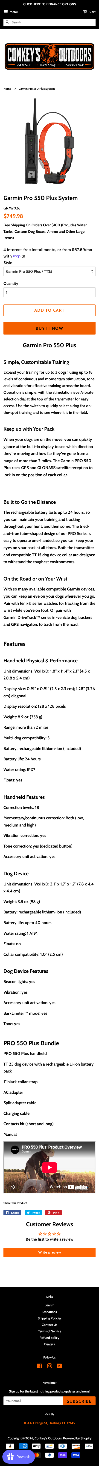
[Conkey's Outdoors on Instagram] (49, 1367)
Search (49, 1305)
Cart (92, 12)
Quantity (10, 283)
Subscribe (79, 1401)
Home (7, 88)
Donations (49, 1312)
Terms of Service (49, 1331)
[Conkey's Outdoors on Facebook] (39, 1367)
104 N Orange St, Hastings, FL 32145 (49, 1423)
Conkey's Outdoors (48, 1438)
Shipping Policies (49, 1318)
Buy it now (49, 328)
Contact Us (49, 1325)
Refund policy (49, 1338)
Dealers (49, 1344)
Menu (13, 12)
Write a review (49, 1252)
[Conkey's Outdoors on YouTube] (59, 1367)
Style (7, 262)
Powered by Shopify (77, 1438)
